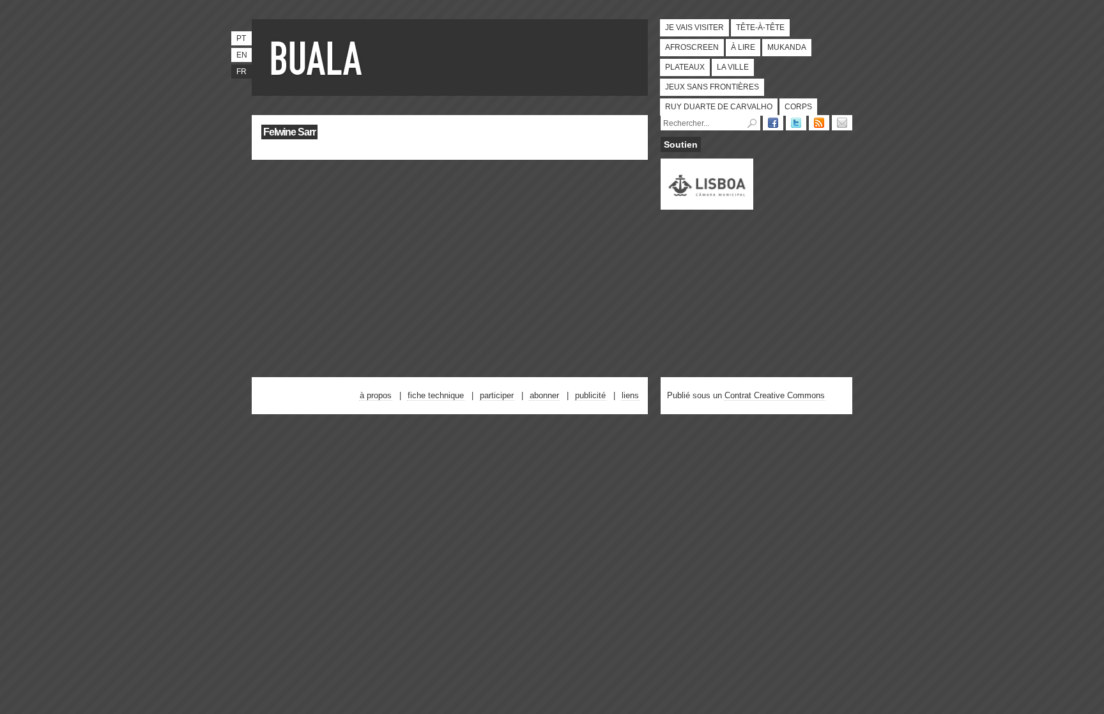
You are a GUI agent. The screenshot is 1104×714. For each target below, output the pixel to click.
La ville (733, 67)
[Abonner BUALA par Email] (842, 122)
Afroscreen (692, 47)
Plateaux (685, 67)
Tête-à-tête (760, 27)
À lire (743, 47)
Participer (497, 395)
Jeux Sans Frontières (712, 86)
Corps (798, 106)
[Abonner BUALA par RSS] (819, 122)
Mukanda (786, 47)
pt (241, 38)
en (241, 54)
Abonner (544, 395)
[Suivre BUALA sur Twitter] (796, 122)
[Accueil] (319, 57)
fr (241, 71)
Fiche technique (436, 395)
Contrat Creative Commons (774, 395)
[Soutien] (707, 203)
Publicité (590, 395)
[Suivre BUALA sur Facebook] (773, 122)
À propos (376, 395)
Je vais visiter (694, 27)
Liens (630, 395)
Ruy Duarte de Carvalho (718, 106)
